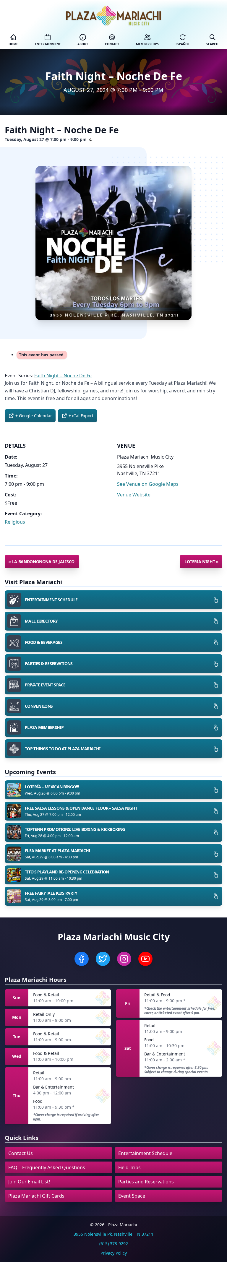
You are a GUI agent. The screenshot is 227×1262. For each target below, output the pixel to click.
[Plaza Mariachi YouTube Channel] (145, 959)
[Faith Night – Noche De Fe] (113, 243)
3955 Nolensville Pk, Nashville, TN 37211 (113, 1234)
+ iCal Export (81, 415)
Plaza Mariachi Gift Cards (36, 1196)
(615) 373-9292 (113, 1243)
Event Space (131, 1196)
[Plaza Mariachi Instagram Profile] (124, 959)
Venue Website (133, 494)
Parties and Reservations (146, 1181)
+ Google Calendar (33, 415)
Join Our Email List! (29, 1181)
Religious (15, 522)
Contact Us (20, 1153)
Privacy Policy (113, 1253)
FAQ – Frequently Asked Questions (46, 1167)
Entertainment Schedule (145, 1153)
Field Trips (129, 1167)
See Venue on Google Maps (148, 484)
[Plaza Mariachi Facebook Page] (81, 959)
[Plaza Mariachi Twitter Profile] (103, 959)
